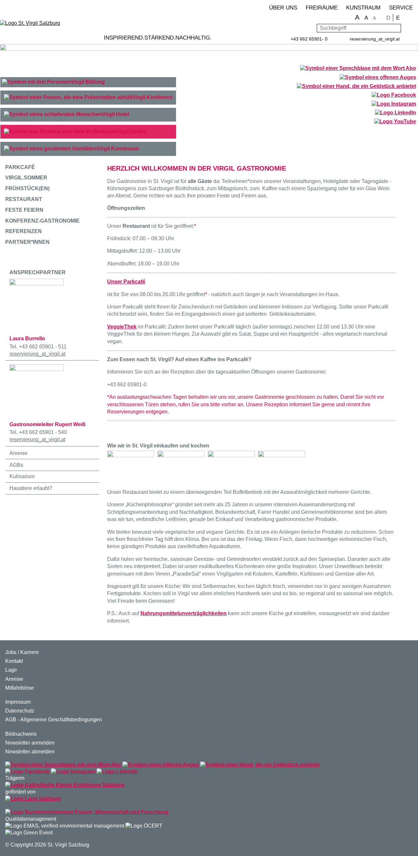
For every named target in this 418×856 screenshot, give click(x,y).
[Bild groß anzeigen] (130, 465)
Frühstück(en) (27, 188)
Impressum (18, 702)
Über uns (283, 7)
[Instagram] (393, 104)
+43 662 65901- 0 (309, 39)
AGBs (16, 465)
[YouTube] (395, 122)
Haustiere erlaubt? (30, 488)
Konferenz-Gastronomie (42, 221)
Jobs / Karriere (22, 652)
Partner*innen (27, 242)
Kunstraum (363, 7)
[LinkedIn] (395, 113)
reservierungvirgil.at (375, 39)
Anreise (18, 453)
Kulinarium (22, 476)
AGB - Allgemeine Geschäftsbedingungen (53, 719)
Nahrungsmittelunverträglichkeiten (183, 613)
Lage (11, 670)
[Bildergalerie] (377, 78)
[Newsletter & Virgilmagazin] (358, 68)
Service (401, 7)
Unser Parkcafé (126, 281)
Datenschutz (19, 710)
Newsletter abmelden (30, 751)
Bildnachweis (21, 734)
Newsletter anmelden (30, 743)
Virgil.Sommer (26, 177)
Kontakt (14, 661)
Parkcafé (20, 167)
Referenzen (23, 231)
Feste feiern (24, 210)
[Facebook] (393, 96)
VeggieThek (122, 326)
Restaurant (23, 199)
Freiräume (322, 7)
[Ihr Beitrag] (356, 87)
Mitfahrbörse (19, 688)
